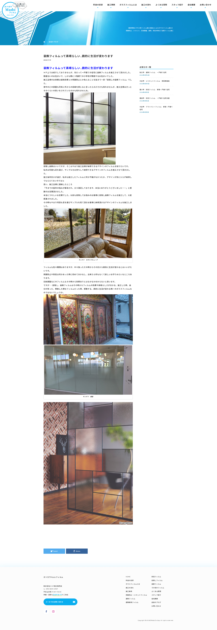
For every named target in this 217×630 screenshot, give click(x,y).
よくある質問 (161, 5)
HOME (128, 577)
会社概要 (191, 5)
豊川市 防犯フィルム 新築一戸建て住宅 (155, 90)
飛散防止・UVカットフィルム (136, 595)
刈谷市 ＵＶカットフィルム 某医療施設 (155, 81)
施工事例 (111, 5)
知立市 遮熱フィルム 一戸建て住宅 (153, 72)
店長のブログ (156, 602)
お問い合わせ (205, 5)
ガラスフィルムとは (128, 5)
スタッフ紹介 (177, 5)
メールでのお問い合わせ (54, 602)
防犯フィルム (156, 577)
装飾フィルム (156, 584)
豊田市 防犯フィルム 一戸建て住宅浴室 (155, 98)
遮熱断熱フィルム (132, 602)
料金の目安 (98, 5)
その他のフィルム (158, 588)
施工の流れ (146, 5)
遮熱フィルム (130, 599)
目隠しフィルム (157, 580)
